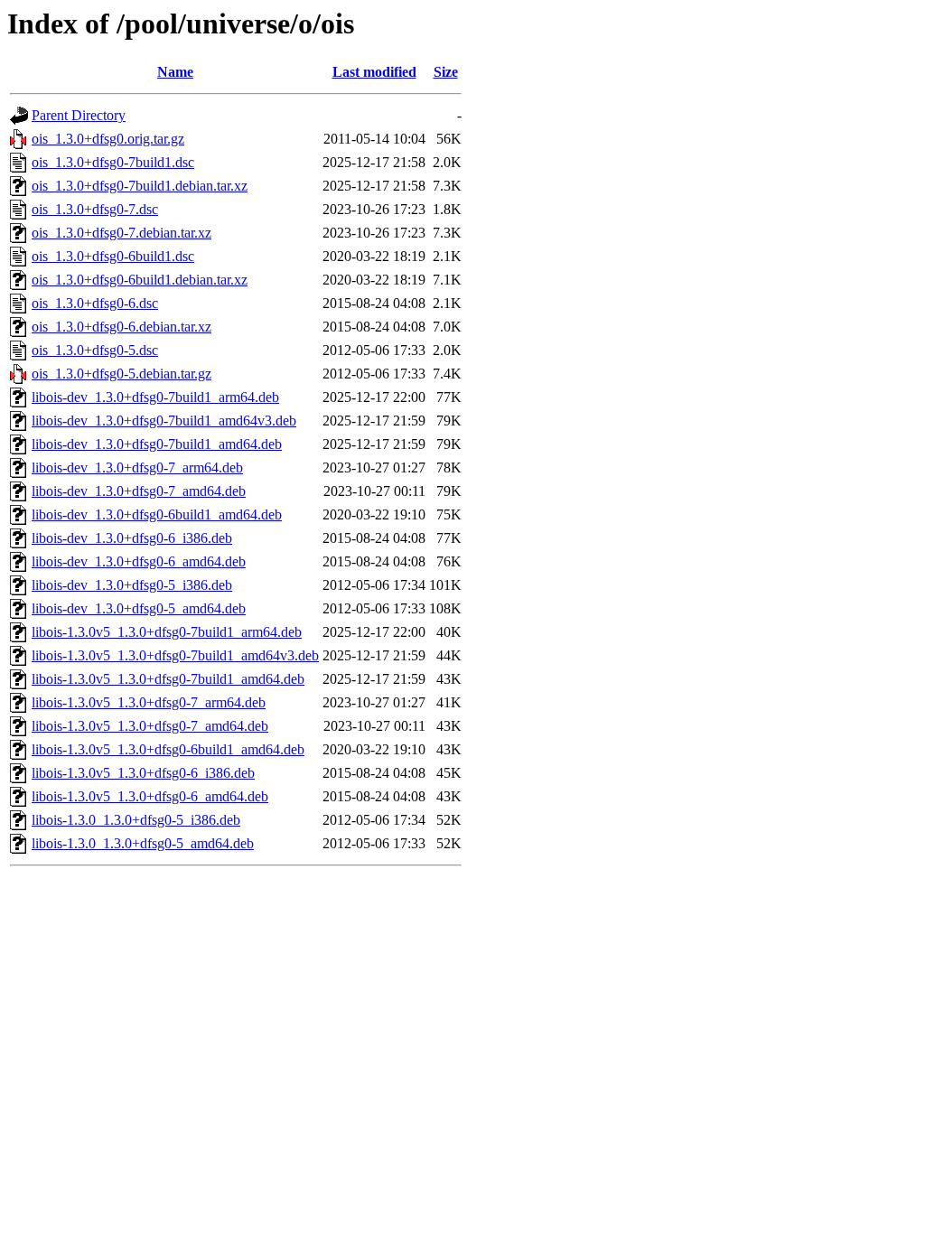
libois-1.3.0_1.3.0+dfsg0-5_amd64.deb (143, 843)
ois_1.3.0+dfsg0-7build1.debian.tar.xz (140, 185)
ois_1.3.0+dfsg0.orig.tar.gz (108, 138)
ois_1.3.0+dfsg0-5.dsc (95, 350)
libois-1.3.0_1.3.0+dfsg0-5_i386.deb (136, 819)
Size (446, 71)
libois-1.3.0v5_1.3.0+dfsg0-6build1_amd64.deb (168, 749)
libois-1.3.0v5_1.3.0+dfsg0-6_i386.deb (143, 773)
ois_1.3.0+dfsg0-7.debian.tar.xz (121, 232)
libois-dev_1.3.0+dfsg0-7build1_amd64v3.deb (164, 420)
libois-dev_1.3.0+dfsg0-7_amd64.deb (139, 491)
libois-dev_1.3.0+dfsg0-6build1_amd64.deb (157, 514)
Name (175, 71)
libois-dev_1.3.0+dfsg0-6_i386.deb (132, 538)
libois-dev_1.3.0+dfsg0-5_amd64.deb (139, 608)
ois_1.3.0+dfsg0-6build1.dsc (113, 256)
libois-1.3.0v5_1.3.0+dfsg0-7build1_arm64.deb (167, 632)
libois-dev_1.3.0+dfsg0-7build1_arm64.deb (155, 397)
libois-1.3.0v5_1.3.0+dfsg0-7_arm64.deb (149, 702)
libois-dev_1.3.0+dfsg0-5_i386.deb (132, 585)
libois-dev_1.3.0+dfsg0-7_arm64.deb (137, 467)
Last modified (374, 71)
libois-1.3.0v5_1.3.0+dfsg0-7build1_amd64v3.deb (175, 655)
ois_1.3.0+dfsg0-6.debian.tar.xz (121, 326)
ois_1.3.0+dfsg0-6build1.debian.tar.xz (140, 279)
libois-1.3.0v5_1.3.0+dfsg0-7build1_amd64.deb (168, 679)
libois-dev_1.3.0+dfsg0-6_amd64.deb (139, 561)
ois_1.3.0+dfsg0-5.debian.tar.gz (121, 373)
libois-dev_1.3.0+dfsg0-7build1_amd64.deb (157, 444)
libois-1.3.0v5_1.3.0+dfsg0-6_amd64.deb (150, 796)
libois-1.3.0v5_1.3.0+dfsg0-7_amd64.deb (150, 726)
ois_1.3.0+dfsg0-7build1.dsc (113, 162)
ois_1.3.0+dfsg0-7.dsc (95, 209)
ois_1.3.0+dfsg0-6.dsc (95, 303)
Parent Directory (79, 115)
